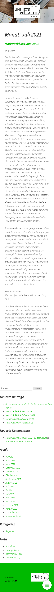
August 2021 (11, 482)
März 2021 (10, 501)
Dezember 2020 (13, 512)
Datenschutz (11, 580)
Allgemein (10, 531)
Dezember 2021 (13, 467)
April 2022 (10, 460)
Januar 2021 (11, 508)
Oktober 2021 (12, 475)
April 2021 (10, 497)
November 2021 (13, 471)
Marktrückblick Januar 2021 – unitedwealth (26, 437)
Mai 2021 (10, 493)
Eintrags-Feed (12, 550)
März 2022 (10, 464)
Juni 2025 (10, 456)
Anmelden (10, 546)
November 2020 (13, 516)
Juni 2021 (10, 490)
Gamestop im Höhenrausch (19, 441)
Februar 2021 (12, 505)
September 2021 (13, 479)
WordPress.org (13, 557)
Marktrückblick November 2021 (20, 418)
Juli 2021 (10, 486)
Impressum (10, 576)
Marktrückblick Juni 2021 (22, 44)
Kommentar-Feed (14, 553)
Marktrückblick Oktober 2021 (19, 422)
